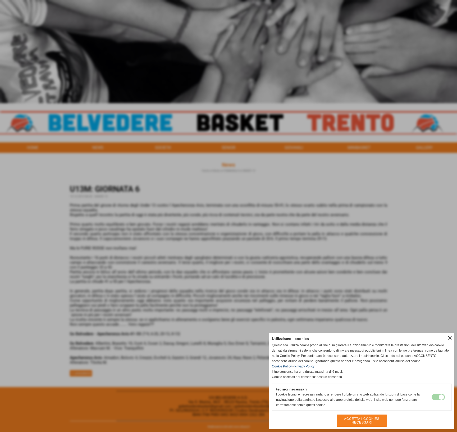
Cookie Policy (282, 366)
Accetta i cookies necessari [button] (362, 420)
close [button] (450, 338)
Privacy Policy (304, 366)
